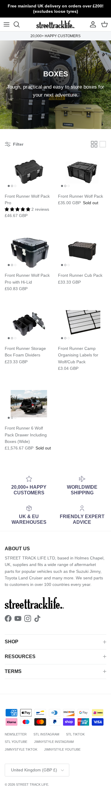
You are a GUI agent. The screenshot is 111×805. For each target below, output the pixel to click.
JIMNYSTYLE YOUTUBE (62, 749)
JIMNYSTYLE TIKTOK (21, 749)
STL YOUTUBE (16, 741)
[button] (18, 209)
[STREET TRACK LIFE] (55, 24)
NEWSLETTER (16, 734)
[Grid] (94, 144)
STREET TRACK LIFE (32, 784)
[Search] (19, 24)
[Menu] (6, 24)
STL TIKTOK (75, 734)
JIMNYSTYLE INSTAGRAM (54, 741)
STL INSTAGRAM (46, 734)
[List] (102, 144)
